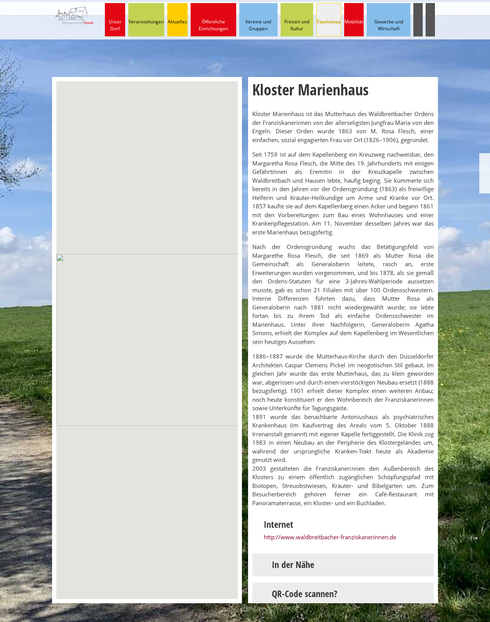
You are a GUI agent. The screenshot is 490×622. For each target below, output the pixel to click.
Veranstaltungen (146, 21)
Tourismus (329, 21)
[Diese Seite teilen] (484, 160)
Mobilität (354, 21)
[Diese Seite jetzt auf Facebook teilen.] (484, 173)
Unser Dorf (115, 25)
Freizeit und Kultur (296, 25)
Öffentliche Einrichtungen (213, 25)
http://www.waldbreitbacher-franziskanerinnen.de (330, 537)
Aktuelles (177, 21)
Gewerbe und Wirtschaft (388, 25)
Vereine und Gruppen (258, 25)
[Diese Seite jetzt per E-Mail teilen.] (484, 186)
